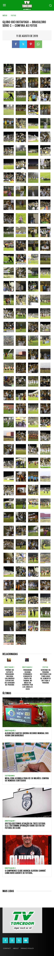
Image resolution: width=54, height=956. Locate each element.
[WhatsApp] (38, 44)
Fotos (13, 15)
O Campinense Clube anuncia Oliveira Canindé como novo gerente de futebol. (25, 871)
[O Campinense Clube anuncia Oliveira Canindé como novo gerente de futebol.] (27, 850)
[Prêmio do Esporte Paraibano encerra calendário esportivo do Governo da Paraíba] (9, 660)
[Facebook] (15, 44)
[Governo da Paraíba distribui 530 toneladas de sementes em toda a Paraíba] (45, 660)
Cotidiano (10, 775)
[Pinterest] (31, 44)
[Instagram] (12, 940)
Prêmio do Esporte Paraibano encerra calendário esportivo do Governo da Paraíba (10, 677)
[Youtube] (26, 940)
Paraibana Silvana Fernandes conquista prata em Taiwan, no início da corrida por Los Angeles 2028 (27, 679)
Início (5, 15)
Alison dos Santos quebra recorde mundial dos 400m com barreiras (27, 734)
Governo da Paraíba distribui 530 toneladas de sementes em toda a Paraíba (45, 676)
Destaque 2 (27, 667)
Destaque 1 (9, 667)
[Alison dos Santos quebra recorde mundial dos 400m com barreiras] (27, 712)
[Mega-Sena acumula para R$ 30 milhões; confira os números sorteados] (27, 757)
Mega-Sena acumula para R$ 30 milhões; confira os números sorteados (27, 779)
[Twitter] (23, 44)
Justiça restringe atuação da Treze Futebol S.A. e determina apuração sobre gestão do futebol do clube (25, 825)
